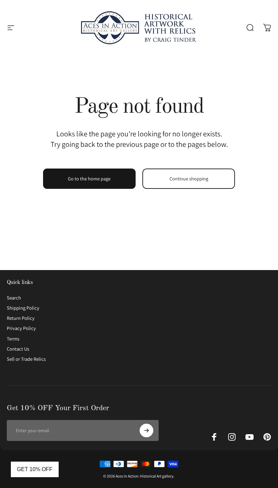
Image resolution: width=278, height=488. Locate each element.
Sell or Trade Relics (26, 359)
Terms (13, 339)
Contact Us (18, 349)
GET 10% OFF (35, 469)
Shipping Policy (23, 308)
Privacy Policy (21, 328)
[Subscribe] (146, 430)
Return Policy (21, 318)
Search (14, 298)
